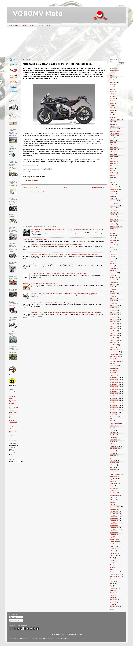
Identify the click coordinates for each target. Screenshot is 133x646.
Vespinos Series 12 (115, 574)
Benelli (112, 91)
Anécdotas (113, 82)
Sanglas (112, 486)
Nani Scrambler (13, 422)
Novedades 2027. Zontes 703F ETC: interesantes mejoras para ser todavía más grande (56, 244)
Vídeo (111, 581)
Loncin (112, 254)
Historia (112, 228)
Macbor (112, 263)
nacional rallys (114, 365)
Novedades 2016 (115, 384)
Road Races (113, 472)
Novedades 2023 (115, 400)
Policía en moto (114, 444)
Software (112, 500)
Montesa (112, 282)
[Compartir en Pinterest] (51, 169)
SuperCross (113, 539)
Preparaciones (114, 446)
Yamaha (112, 604)
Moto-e (112, 286)
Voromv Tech (114, 592)
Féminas (112, 198)
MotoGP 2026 (114, 340)
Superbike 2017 (114, 523)
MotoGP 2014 (114, 312)
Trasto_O (112, 560)
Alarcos (112, 75)
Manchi (112, 266)
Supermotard (114, 541)
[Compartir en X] (48, 169)
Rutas (111, 481)
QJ (111, 458)
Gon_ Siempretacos (13, 417)
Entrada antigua (98, 188)
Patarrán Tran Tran (115, 423)
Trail (111, 558)
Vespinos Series (114, 572)
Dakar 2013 (113, 142)
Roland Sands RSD (115, 474)
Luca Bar (112, 259)
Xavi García (113, 602)
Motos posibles (114, 356)
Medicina (112, 270)
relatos (112, 467)
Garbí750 (112, 214)
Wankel (112, 597)
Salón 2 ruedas (114, 483)
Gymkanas (113, 224)
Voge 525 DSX (114, 588)
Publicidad (113, 455)
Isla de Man (113, 240)
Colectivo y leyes (115, 119)
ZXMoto (112, 609)
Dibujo (112, 168)
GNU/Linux (113, 219)
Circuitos (112, 117)
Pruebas (112, 453)
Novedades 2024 (115, 403)
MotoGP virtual (114, 347)
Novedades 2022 (115, 398)
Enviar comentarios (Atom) (38, 192)
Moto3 (112, 291)
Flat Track (112, 203)
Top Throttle (113, 553)
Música (112, 359)
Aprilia (112, 84)
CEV (111, 108)
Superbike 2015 (114, 518)
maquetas (113, 268)
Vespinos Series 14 (115, 579)
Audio (111, 89)
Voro (111, 590)
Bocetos (40, 25)
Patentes (112, 425)
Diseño (112, 175)
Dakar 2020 (113, 159)
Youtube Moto (114, 606)
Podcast (112, 441)
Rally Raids (113, 460)
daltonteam (113, 166)
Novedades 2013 (115, 377)
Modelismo (113, 280)
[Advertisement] (65, 43)
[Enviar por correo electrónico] (44, 169)
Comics (112, 124)
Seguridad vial (114, 495)
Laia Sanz (112, 249)
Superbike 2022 (114, 534)
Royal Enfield (113, 479)
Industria (112, 238)
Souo (111, 504)
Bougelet (112, 98)
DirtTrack (112, 173)
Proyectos (32, 172)
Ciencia (112, 112)
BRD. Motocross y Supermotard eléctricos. (36, 239)
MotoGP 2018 (114, 321)
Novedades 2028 (115, 412)
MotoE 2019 (113, 298)
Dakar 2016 (113, 149)
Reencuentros (114, 462)
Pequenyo (12, 403)
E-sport (112, 180)
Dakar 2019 (113, 156)
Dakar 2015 (113, 147)
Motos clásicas (114, 352)
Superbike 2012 (114, 511)
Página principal (13, 25)
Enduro (112, 184)
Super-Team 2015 (115, 507)
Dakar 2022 (113, 163)
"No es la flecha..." (115, 70)
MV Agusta (113, 363)
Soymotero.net (33, 166)
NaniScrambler (114, 368)
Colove (112, 122)
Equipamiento (114, 189)
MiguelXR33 (113, 277)
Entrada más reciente (31, 188)
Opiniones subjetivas (116, 417)
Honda (112, 233)
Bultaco (112, 103)
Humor (112, 235)
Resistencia (113, 469)
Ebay (111, 182)
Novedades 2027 (115, 410)
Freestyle (112, 212)
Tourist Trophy (114, 555)
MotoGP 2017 (114, 319)
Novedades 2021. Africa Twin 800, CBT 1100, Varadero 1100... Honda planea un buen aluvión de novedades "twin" (64, 254)
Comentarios (15, 620)
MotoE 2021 (113, 300)
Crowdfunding (114, 135)
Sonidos (112, 502)
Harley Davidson (114, 226)
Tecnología (113, 548)
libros (111, 252)
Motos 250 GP (114, 349)
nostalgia (112, 375)
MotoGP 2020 (114, 326)
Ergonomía (113, 191)
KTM (111, 247)
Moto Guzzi (113, 284)
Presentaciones (114, 448)
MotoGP (112, 303)
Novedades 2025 (115, 405)
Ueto (10, 405)
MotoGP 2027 (114, 342)
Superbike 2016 (114, 520)
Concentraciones (115, 133)
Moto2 (112, 289)
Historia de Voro (114, 231)
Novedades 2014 (115, 379)
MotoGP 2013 (114, 310)
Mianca (11, 398)
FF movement (114, 201)
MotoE (112, 296)
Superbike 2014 (114, 516)
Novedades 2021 (115, 396)
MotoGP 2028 (114, 345)
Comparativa (113, 126)
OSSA (111, 421)
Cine (111, 115)
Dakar (111, 140)
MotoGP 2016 (114, 317)
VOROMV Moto (36, 13)
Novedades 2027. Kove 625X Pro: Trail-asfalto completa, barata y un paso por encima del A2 (58, 303)
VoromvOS (113, 595)
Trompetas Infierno (115, 565)
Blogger (79, 634)
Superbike (113, 509)
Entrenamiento (114, 187)
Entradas (13, 617)
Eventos (112, 196)
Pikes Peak (113, 435)
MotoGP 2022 (114, 331)
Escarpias (11, 410)
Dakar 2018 (113, 154)
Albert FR (11, 435)
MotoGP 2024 (114, 335)
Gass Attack (12, 396)
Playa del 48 (12, 401)
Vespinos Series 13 (115, 576)
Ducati (111, 177)
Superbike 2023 (114, 537)
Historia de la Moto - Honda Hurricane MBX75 (44, 283)
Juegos (112, 242)
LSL (111, 256)
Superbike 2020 (114, 530)
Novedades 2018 (115, 389)
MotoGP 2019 (114, 324)
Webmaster (113, 599)
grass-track (113, 221)
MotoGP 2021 (114, 328)
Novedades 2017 (115, 386)
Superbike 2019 (114, 527)
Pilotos (112, 437)
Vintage (112, 583)
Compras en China (115, 131)
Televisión (113, 551)
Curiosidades (114, 138)
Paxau (10, 394)
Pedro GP (11, 420)
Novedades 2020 (115, 393)
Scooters (112, 490)
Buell (111, 101)
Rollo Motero (12, 429)
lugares (112, 261)
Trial (111, 562)
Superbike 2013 (114, 514)
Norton (112, 372)
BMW (111, 94)
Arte (111, 87)
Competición (113, 129)
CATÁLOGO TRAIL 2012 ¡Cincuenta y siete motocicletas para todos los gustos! (53, 264)
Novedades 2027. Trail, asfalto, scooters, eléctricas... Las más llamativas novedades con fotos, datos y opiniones (64, 293)
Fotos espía (113, 210)
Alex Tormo (113, 80)
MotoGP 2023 (114, 333)
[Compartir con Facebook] (49, 169)
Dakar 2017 (113, 152)
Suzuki (112, 544)
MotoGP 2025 (114, 338)
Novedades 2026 (115, 407)
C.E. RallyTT (113, 105)
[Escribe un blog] (46, 169)
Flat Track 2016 (114, 205)
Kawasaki (112, 245)
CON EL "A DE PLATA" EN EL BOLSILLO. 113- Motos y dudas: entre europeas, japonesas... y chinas (59, 273)
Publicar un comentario (31, 180)
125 (111, 73)
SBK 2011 (113, 488)
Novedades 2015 (115, 382)
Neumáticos (113, 370)
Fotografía (113, 208)
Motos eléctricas (115, 354)
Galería (48, 25)
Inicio (66, 188)
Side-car (112, 497)
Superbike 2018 (114, 525)
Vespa (112, 569)
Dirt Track (112, 170)
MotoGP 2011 (114, 305)
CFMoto (112, 110)
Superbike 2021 (114, 532)
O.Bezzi (112, 414)
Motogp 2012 (114, 307)
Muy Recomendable (115, 361)
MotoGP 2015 (114, 314)
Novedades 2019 (115, 391)
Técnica (31, 25)
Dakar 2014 (113, 145)
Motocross (113, 293)
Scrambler (113, 493)
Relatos (24, 25)
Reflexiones (113, 465)
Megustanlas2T (13, 408)
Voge (111, 586)
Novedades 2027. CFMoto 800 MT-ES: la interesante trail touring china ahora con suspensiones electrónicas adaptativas (66, 312)
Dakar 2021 (113, 161)
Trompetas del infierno (13, 413)
